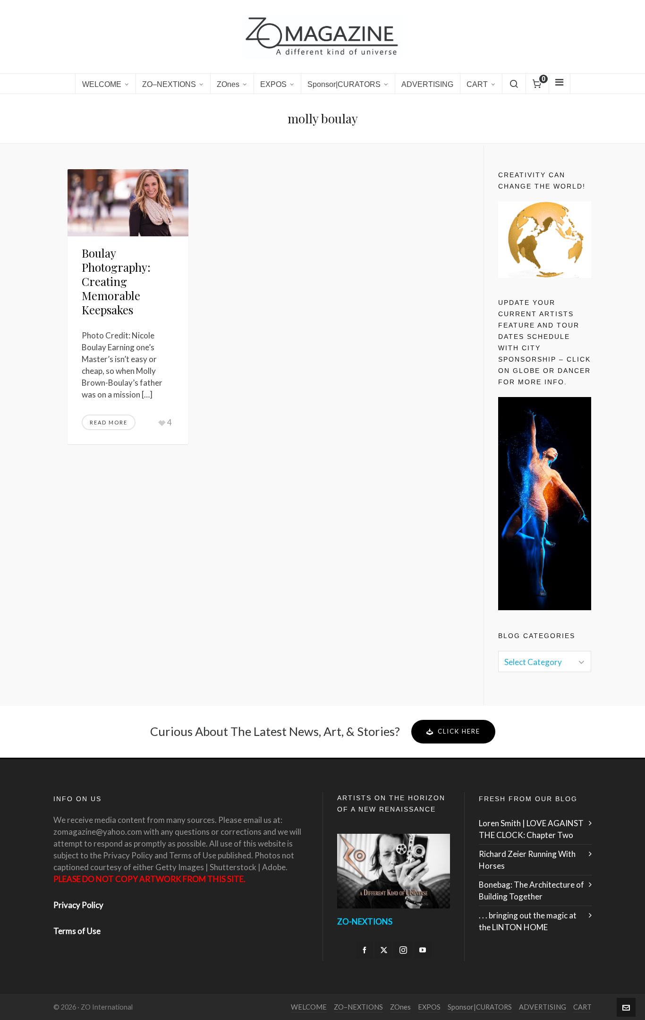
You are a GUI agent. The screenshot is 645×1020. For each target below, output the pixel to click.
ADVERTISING (542, 1007)
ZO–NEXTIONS (358, 1007)
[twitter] (383, 950)
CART (582, 1007)
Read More (108, 422)
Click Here (459, 731)
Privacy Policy (78, 905)
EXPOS (429, 1007)
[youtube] (422, 950)
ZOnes (400, 1007)
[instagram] (403, 950)
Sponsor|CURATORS (480, 1007)
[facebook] (364, 950)
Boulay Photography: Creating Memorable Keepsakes (116, 281)
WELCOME (309, 1007)
